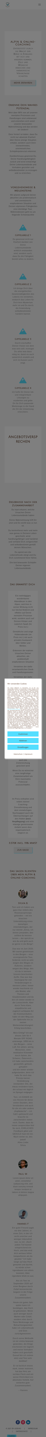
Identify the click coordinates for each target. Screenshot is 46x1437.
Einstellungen (23, 747)
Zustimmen (23, 734)
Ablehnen (23, 740)
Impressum (28, 754)
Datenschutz (18, 754)
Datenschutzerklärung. (13, 709)
